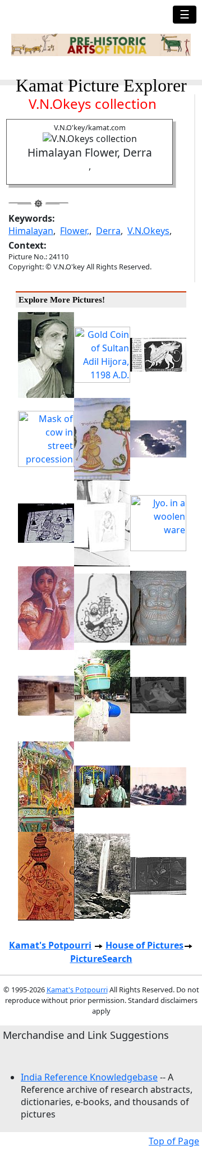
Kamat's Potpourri (50, 945)
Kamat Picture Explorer (101, 85)
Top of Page (174, 1141)
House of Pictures (144, 945)
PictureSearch (101, 958)
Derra (108, 231)
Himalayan (30, 231)
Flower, (74, 231)
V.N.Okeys (148, 231)
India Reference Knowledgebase (89, 1077)
